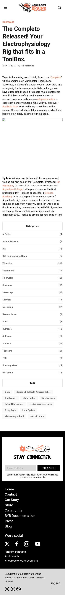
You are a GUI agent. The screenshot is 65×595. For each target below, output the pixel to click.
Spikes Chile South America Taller (33, 392)
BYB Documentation (20, 516)
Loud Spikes (28, 410)
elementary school (14, 416)
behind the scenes (14, 404)
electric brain (37, 416)
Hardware (8, 22)
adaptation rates (46, 99)
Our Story (12, 500)
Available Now (10, 106)
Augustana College (12, 189)
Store (9, 505)
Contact (11, 494)
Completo (55, 77)
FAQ (53, 583)
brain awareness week (41, 404)
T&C (58, 583)
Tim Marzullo (27, 65)
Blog (8, 526)
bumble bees (48, 398)
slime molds (29, 398)
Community (13, 510)
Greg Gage (10, 410)
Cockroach (10, 398)
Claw (7, 392)
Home (9, 489)
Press (9, 521)
